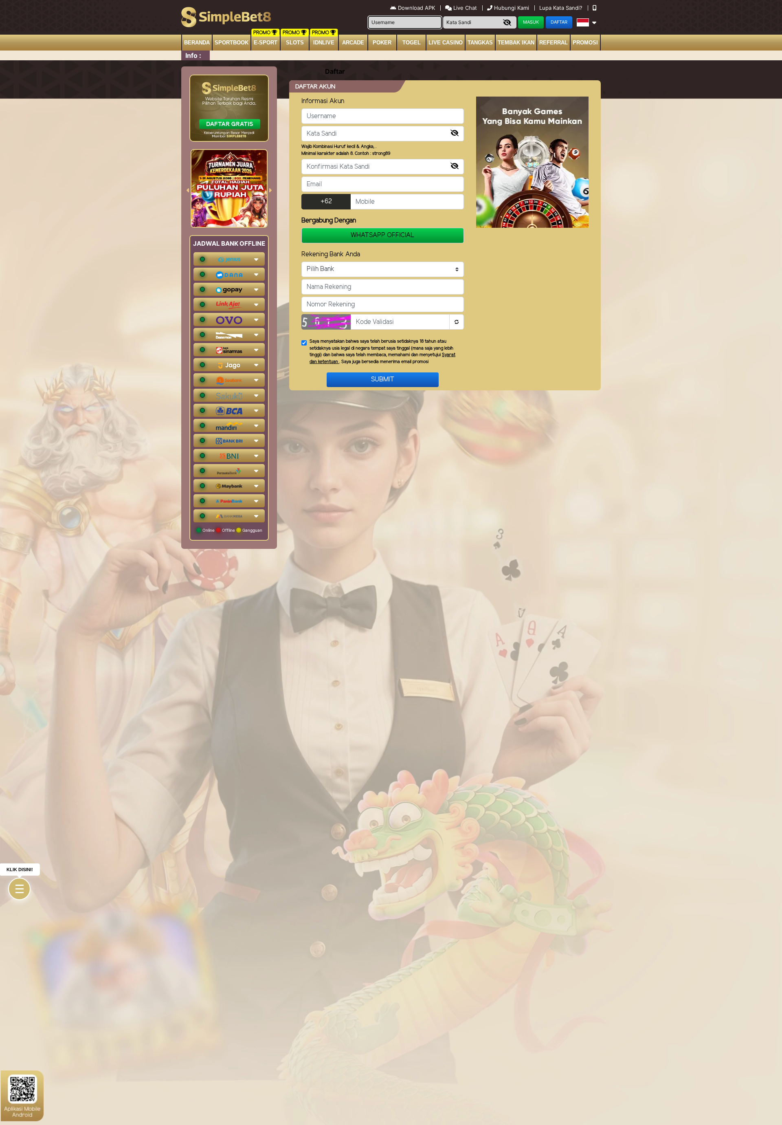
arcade (353, 43)
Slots (295, 43)
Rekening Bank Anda (330, 254)
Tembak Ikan (516, 43)
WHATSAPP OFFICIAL (383, 235)
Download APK (416, 7)
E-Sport (265, 43)
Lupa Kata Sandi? (561, 7)
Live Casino (445, 43)
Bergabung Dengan (328, 221)
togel (411, 43)
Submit (382, 379)
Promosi (585, 43)
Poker (382, 43)
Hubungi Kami (511, 7)
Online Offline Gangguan (231, 530)
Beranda (197, 43)
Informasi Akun (322, 101)
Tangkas (480, 43)
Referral (553, 43)
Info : (193, 55)
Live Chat (464, 7)
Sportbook (231, 43)
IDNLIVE (323, 43)
